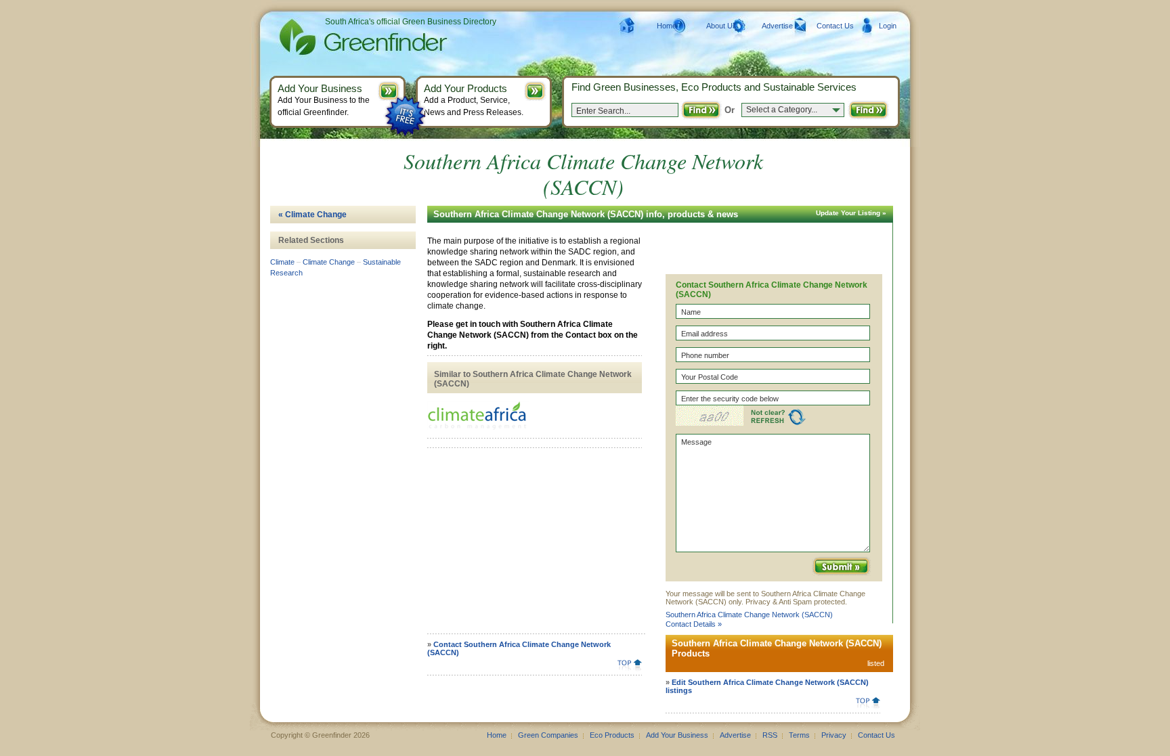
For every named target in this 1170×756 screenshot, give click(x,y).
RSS (769, 735)
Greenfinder (361, 37)
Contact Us (835, 26)
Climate (282, 262)
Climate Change (329, 262)
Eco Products (612, 735)
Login (887, 26)
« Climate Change (312, 214)
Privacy (833, 735)
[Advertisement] (532, 545)
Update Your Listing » (851, 213)
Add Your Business (677, 735)
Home (666, 26)
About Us (721, 26)
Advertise (777, 26)
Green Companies (548, 735)
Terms (799, 735)
